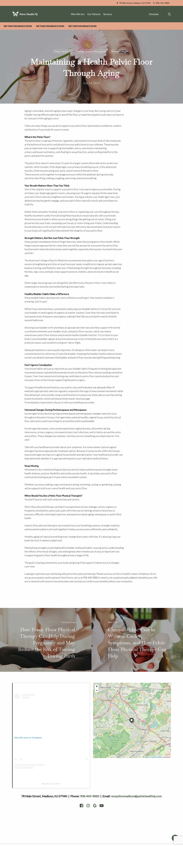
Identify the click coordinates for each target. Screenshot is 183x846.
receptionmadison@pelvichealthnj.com (136, 796)
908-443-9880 (89, 796)
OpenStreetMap (157, 757)
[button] (131, 720)
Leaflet (146, 757)
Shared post (47, 784)
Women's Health (119, 51)
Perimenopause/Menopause (91, 51)
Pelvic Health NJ (63, 51)
